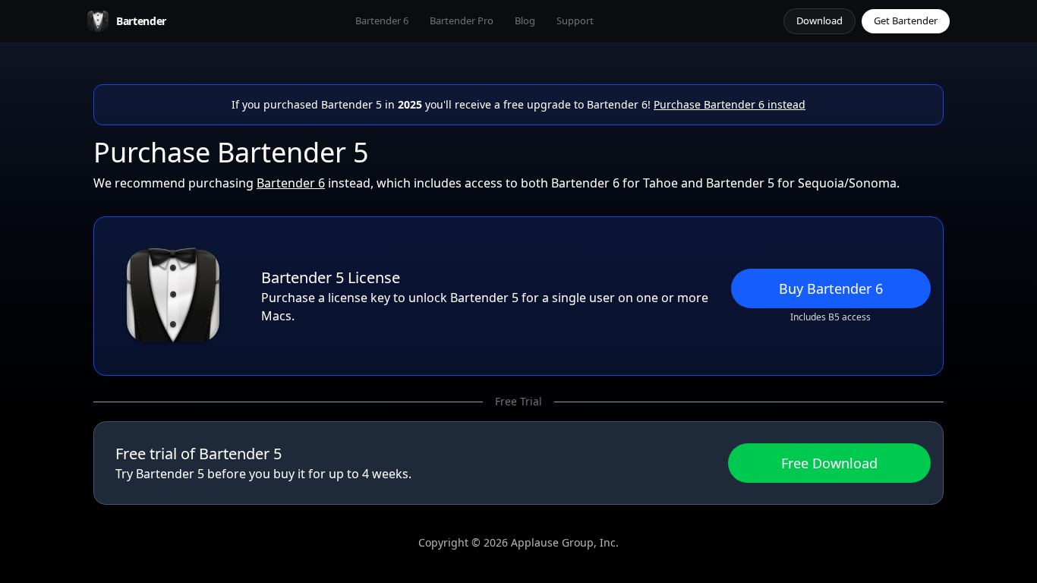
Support (575, 20)
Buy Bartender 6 (831, 288)
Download (819, 20)
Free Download (829, 463)
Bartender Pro (461, 20)
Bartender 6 (381, 20)
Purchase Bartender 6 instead (729, 104)
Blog (525, 20)
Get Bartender (906, 20)
